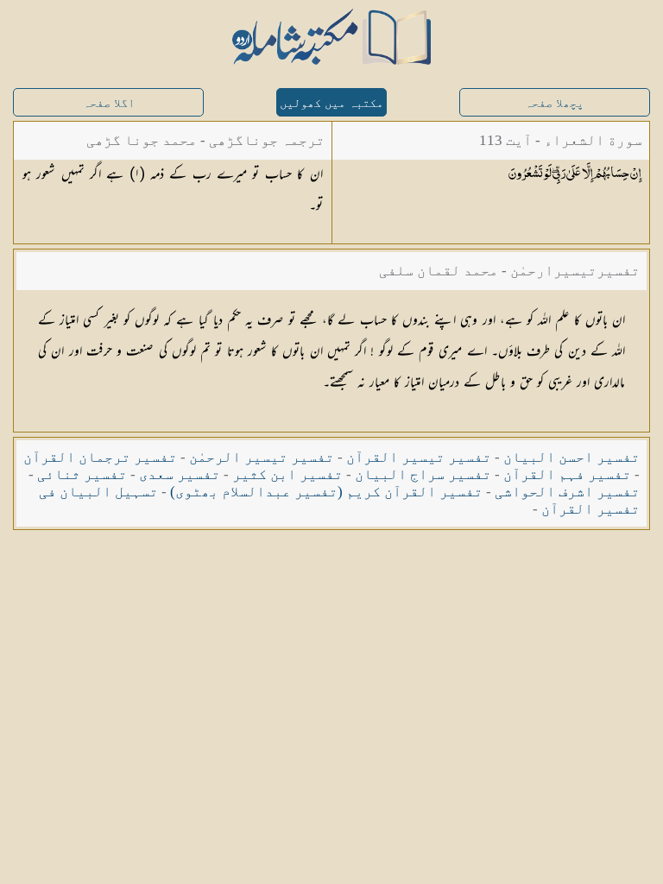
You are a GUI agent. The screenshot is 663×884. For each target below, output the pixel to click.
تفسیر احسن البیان (571, 457)
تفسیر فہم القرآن (567, 474)
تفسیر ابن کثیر (287, 474)
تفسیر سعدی (179, 474)
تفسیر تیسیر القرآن (418, 457)
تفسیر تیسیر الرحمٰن (261, 457)
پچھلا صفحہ (554, 103)
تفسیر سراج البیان (423, 474)
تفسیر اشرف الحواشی (567, 491)
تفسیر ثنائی (82, 474)
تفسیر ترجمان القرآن (100, 457)
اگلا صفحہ (109, 103)
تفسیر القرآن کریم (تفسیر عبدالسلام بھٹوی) (326, 491)
